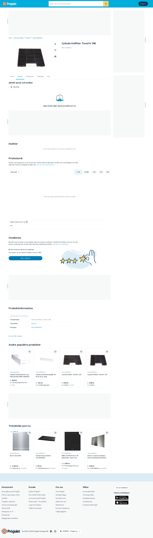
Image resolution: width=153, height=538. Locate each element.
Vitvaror (28, 37)
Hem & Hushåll (18, 37)
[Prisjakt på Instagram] (55, 531)
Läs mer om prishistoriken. (46, 165)
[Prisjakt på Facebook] (51, 531)
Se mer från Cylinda (15, 336)
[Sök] (106, 3)
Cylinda (33, 323)
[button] (55, 44)
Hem (10, 37)
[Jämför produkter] (55, 56)
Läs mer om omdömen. (61, 244)
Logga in (143, 4)
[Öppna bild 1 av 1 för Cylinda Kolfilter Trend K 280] (31, 57)
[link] (21, 367)
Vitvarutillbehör (37, 37)
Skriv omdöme (67, 48)
